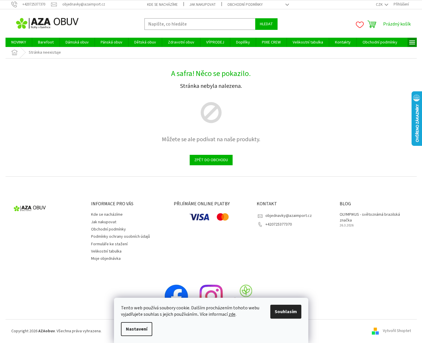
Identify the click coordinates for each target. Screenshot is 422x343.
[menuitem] (19, 42)
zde (232, 314)
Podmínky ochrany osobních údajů (120, 236)
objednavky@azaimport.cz (288, 216)
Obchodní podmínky (245, 4)
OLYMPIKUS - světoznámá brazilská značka (370, 217)
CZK (379, 4)
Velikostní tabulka (106, 251)
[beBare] (245, 296)
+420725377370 (278, 224)
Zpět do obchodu (211, 160)
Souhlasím (286, 311)
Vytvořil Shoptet (397, 331)
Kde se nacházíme (162, 4)
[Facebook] (176, 296)
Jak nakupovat (202, 4)
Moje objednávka (106, 259)
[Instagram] (211, 296)
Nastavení (136, 329)
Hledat (266, 24)
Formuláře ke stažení (109, 244)
